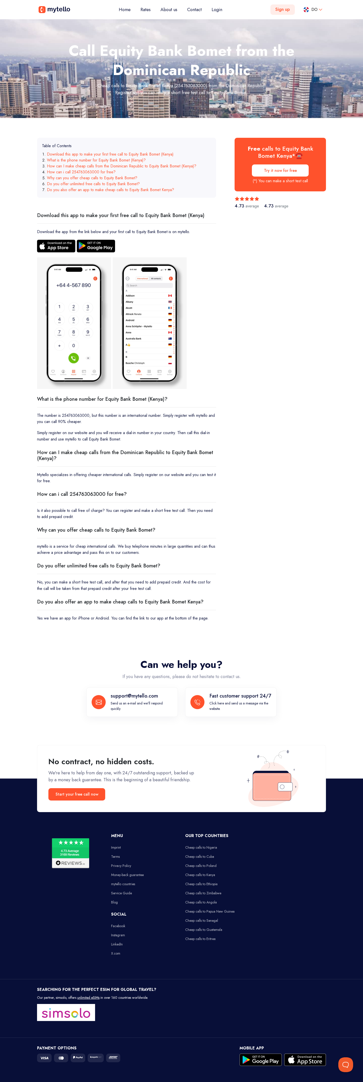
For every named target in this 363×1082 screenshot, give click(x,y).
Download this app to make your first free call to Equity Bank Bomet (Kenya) (110, 154)
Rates (146, 9)
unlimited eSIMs (88, 997)
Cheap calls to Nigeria (201, 847)
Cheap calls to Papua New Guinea (210, 911)
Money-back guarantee (127, 874)
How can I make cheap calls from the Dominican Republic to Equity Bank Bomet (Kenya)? (121, 166)
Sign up (282, 9)
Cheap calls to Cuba (199, 856)
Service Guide (121, 893)
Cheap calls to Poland (201, 865)
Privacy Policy (121, 865)
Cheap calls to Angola (201, 902)
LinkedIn (117, 944)
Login (217, 9)
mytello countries (123, 884)
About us (169, 9)
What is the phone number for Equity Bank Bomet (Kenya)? (96, 160)
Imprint (116, 847)
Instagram (118, 935)
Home (127, 9)
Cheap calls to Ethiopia (201, 884)
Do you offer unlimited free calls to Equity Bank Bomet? (93, 184)
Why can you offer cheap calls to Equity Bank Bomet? (92, 178)
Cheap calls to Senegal (201, 920)
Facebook (118, 925)
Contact (194, 9)
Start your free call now (77, 794)
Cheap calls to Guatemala (203, 929)
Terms (115, 856)
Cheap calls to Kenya (200, 874)
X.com (115, 953)
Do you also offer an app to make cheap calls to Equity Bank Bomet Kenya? (110, 190)
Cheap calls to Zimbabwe (203, 893)
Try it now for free (280, 170)
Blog (114, 902)
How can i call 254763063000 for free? (81, 172)
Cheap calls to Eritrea (200, 938)
